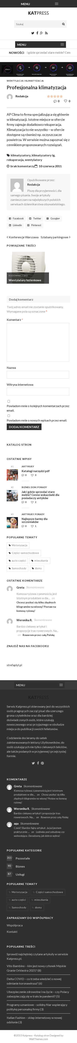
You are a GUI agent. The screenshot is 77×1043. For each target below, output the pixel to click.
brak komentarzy (22, 166)
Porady (42, 487)
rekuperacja (15, 159)
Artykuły (28, 466)
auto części (19, 560)
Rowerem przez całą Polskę (39, 635)
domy (38, 568)
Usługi (20, 874)
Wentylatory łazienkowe (25, 280)
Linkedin (17, 225)
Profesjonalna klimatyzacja (36, 87)
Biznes (26, 487)
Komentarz (15, 319)
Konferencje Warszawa (23, 237)
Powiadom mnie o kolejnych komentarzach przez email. (38, 408)
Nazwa (11, 367)
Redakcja (33, 184)
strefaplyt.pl (14, 665)
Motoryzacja (19, 545)
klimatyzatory (20, 155)
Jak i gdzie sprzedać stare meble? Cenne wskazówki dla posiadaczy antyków (40, 495)
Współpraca (15, 925)
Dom (33, 487)
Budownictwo (18, 275)
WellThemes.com (38, 1039)
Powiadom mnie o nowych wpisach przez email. (37, 420)
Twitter (37, 218)
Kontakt (12, 931)
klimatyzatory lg (43, 155)
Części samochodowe (25, 552)
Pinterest (36, 225)
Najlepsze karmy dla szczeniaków (34, 520)
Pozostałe (23, 858)
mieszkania (41, 560)
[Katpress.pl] (38, 15)
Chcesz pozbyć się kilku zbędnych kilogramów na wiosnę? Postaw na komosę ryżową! (36, 606)
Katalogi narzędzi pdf (36, 471)
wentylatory (33, 159)
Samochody (19, 568)
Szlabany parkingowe (54, 237)
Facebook (18, 218)
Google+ (55, 218)
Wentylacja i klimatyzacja (25, 80)
